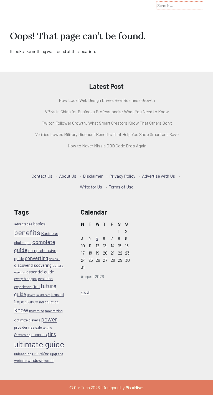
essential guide (40, 271)
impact (57, 294)
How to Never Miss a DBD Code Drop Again (107, 145)
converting (36, 258)
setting (47, 327)
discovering (41, 265)
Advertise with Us (158, 175)
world (49, 360)
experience (23, 287)
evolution (45, 278)
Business (49, 233)
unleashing (22, 354)
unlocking (40, 353)
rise (31, 327)
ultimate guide (39, 344)
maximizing (54, 311)
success (39, 334)
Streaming (22, 335)
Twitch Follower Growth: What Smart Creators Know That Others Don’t (107, 122)
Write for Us (91, 186)
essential (20, 272)
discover (22, 265)
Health (31, 295)
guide (20, 294)
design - (54, 259)
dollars (58, 265)
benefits (27, 232)
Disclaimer (93, 175)
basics (39, 223)
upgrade (56, 354)
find (36, 286)
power (49, 319)
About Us (67, 175)
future (48, 285)
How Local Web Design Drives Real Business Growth (107, 100)
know (21, 310)
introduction (49, 302)
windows (35, 360)
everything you (25, 278)
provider (20, 327)
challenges (22, 242)
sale (38, 327)
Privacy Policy (122, 175)
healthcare (43, 295)
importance (26, 301)
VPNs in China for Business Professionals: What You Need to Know (107, 111)
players (34, 320)
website (20, 360)
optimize (21, 320)
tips (52, 334)
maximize (36, 311)
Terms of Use (121, 186)
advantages (23, 224)
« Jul (85, 292)
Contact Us (42, 175)
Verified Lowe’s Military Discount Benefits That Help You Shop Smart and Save (107, 134)
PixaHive (134, 387)
